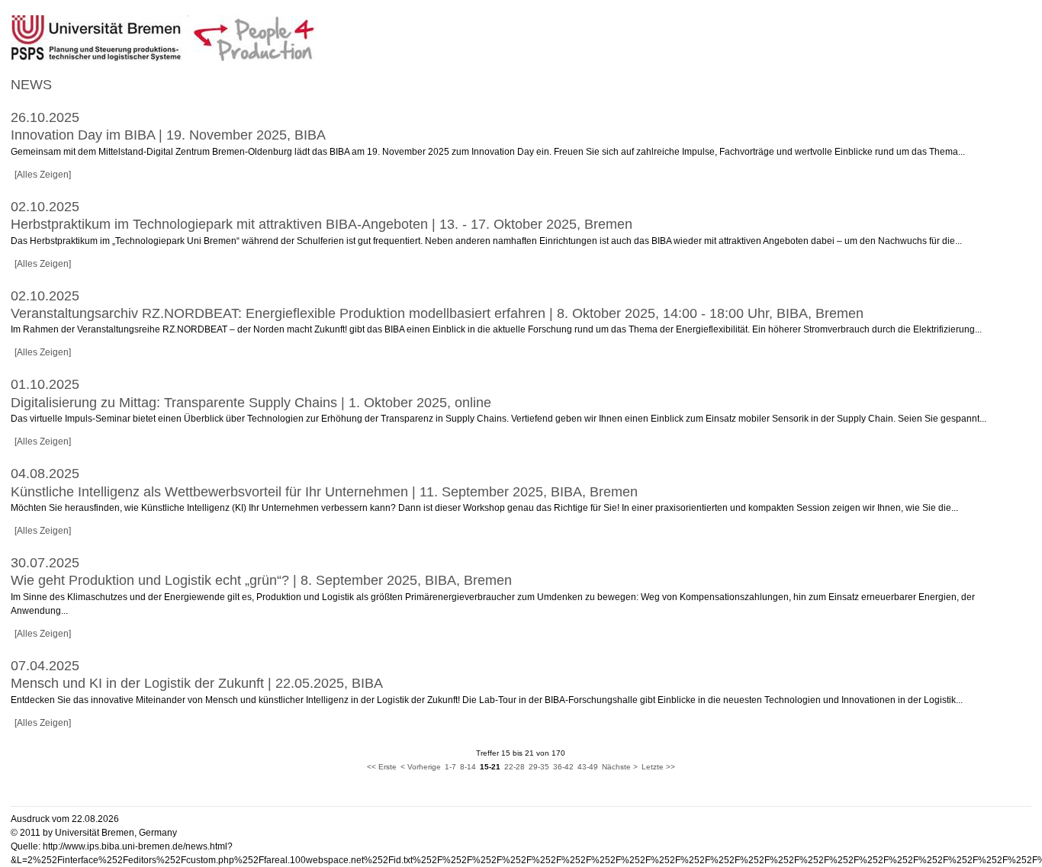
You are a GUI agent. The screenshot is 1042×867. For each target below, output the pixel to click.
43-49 (587, 767)
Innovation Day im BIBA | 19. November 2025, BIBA (168, 135)
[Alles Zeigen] (42, 174)
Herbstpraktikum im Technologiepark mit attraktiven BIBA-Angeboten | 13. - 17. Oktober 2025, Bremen (321, 224)
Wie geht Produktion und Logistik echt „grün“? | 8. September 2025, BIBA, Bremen (261, 580)
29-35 (539, 767)
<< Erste (382, 767)
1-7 (450, 767)
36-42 (563, 767)
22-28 (514, 767)
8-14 (468, 767)
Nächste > (620, 767)
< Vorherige (420, 767)
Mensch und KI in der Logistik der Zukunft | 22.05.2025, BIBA (197, 683)
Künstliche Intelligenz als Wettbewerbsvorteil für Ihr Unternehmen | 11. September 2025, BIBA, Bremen (324, 491)
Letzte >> (658, 767)
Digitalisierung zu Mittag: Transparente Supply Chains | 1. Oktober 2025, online (251, 402)
